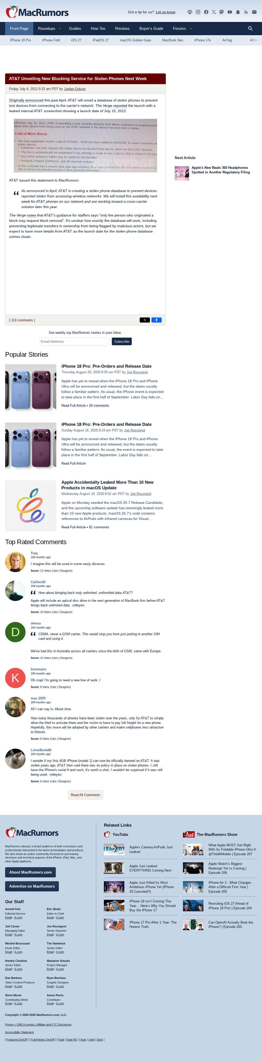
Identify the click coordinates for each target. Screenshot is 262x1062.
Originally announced (26, 100)
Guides (75, 28)
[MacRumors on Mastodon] (221, 12)
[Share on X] (145, 320)
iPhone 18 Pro (20, 40)
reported (120, 106)
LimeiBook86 (41, 750)
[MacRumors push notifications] (238, 12)
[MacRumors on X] (214, 12)
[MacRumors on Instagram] (198, 12)
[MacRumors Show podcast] (189, 12)
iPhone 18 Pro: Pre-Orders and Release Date (106, 366)
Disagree (65, 570)
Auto (83, 1039)
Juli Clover (12, 926)
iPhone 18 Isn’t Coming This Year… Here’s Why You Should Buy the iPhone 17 (152, 905)
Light (91, 1039)
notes (31, 215)
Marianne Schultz (58, 960)
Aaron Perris (55, 995)
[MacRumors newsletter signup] (254, 12)
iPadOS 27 (101, 40)
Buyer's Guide (151, 28)
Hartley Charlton (16, 960)
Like (55, 570)
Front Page (19, 28)
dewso (36, 623)
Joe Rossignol (137, 372)
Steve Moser (13, 995)
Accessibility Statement (19, 1032)
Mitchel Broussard (17, 943)
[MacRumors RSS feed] (246, 12)
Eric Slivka (54, 909)
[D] (15, 641)
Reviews (122, 28)
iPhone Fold (51, 40)
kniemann (38, 669)
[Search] (252, 28)
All (253, 40)
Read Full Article (73, 405)
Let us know (165, 12)
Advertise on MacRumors (32, 886)
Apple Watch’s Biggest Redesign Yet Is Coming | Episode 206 (227, 868)
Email (8, 917)
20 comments (99, 405)
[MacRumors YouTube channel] (229, 12)
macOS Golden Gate (135, 40)
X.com (18, 917)
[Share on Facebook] (156, 320)
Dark (100, 1039)
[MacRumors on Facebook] (206, 12)
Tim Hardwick (56, 943)
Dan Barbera (13, 977)
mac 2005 (38, 698)
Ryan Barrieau (56, 977)
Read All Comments (85, 795)
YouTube (120, 834)
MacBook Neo (172, 40)
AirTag (227, 40)
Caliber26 (38, 582)
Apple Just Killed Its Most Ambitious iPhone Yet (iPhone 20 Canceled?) (151, 887)
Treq (34, 553)
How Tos (98, 28)
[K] (15, 687)
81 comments (99, 527)
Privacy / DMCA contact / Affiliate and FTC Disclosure (38, 1024)
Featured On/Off (17, 1039)
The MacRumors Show (217, 834)
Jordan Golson (74, 89)
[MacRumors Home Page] (37, 12)
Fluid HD (71, 1039)
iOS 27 (76, 40)
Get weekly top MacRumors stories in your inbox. (85, 333)
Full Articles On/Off (42, 1039)
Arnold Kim (12, 909)
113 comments (22, 320)
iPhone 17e (202, 40)
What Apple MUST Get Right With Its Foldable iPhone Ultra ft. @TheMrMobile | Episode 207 (233, 849)
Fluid (61, 1039)
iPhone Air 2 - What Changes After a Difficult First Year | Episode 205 (230, 887)
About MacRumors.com (30, 872)
